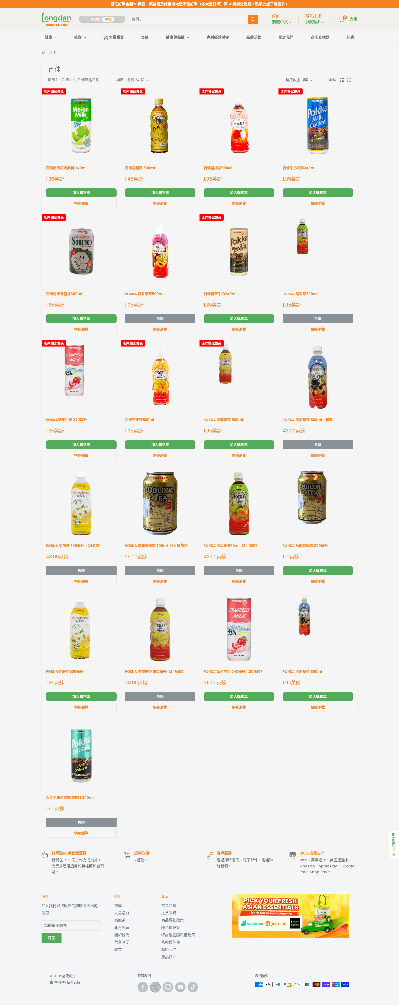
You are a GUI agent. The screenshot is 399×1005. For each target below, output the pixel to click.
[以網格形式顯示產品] (342, 80)
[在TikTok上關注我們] (193, 987)
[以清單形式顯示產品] (349, 80)
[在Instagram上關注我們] (168, 987)
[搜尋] (253, 19)
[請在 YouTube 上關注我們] (180, 987)
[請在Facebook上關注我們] (143, 987)
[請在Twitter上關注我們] (155, 988)
